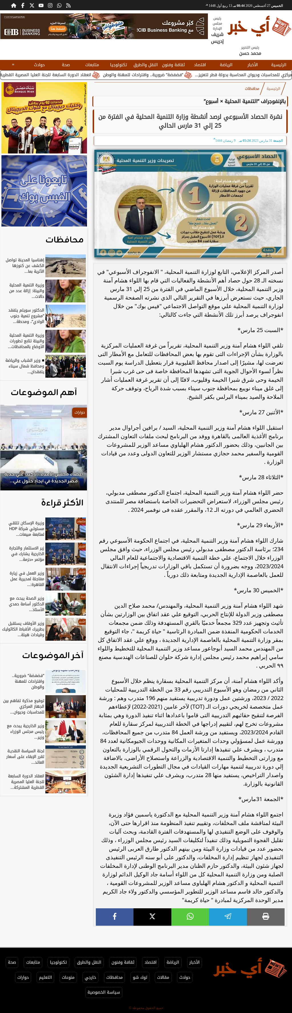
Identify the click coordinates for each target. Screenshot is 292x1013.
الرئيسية (278, 65)
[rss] (68, 5)
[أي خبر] (104, 26)
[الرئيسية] (13, 5)
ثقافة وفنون (173, 65)
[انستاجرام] (50, 5)
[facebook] (114, 917)
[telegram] (228, 917)
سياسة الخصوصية (104, 992)
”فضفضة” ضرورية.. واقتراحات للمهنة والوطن (175, 75)
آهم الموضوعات (44, 393)
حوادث (39, 65)
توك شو (140, 977)
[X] (152, 917)
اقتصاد (200, 65)
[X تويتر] (31, 5)
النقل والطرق (145, 65)
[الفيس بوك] (22, 5)
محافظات (252, 88)
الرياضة (226, 65)
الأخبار (253, 65)
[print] (266, 917)
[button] (12, 450)
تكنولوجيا (118, 65)
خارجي (90, 977)
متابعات (92, 65)
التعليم (45, 977)
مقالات (163, 977)
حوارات (23, 977)
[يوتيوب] (41, 5)
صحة (66, 65)
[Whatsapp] (59, 5)
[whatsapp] (190, 917)
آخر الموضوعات (53, 656)
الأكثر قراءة (62, 503)
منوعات (68, 977)
